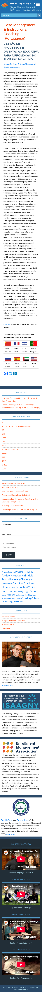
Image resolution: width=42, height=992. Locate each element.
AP (3, 430)
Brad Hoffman (7, 820)
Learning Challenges (21, 579)
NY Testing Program (10, 449)
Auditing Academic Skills (12, 505)
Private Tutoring (8, 572)
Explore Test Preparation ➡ (21, 978)
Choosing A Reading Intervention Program (19, 509)
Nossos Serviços (10, 64)
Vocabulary (18, 601)
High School (30, 591)
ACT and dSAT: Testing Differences (16, 426)
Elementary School (13, 587)
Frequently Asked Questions (13, 620)
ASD (8, 595)
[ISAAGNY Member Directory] (21, 701)
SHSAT (5, 465)
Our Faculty (6, 628)
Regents (5, 453)
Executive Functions (23, 583)
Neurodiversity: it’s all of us (13, 483)
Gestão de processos (12, 67)
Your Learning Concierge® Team (15, 491)
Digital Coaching (17, 598)
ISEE (4, 445)
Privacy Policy (8, 624)
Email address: (8, 543)
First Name (6, 524)
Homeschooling (7, 583)
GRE (3, 442)
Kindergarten (18, 575)
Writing (31, 587)
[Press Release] (21, 807)
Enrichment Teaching (24, 595)
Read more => (7, 685)
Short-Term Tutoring (10, 487)
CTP (3, 434)
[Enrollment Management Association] (21, 747)
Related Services (9, 616)
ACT (4, 422)
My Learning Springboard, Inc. (27, 987)
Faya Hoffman (22, 820)
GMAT (4, 438)
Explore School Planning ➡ (21, 907)
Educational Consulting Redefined (16, 495)
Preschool (20, 571)
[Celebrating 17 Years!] (21, 654)
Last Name (6, 534)
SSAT (4, 469)
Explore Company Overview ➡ (21, 872)
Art (3, 595)
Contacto (7, 324)
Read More (10, 834)
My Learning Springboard (22, 3)
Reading (26, 598)
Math (12, 594)
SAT (3, 457)
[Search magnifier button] (39, 15)
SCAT (4, 461)
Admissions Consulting (12, 591)
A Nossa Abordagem (26, 64)
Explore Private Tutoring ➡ (21, 943)
